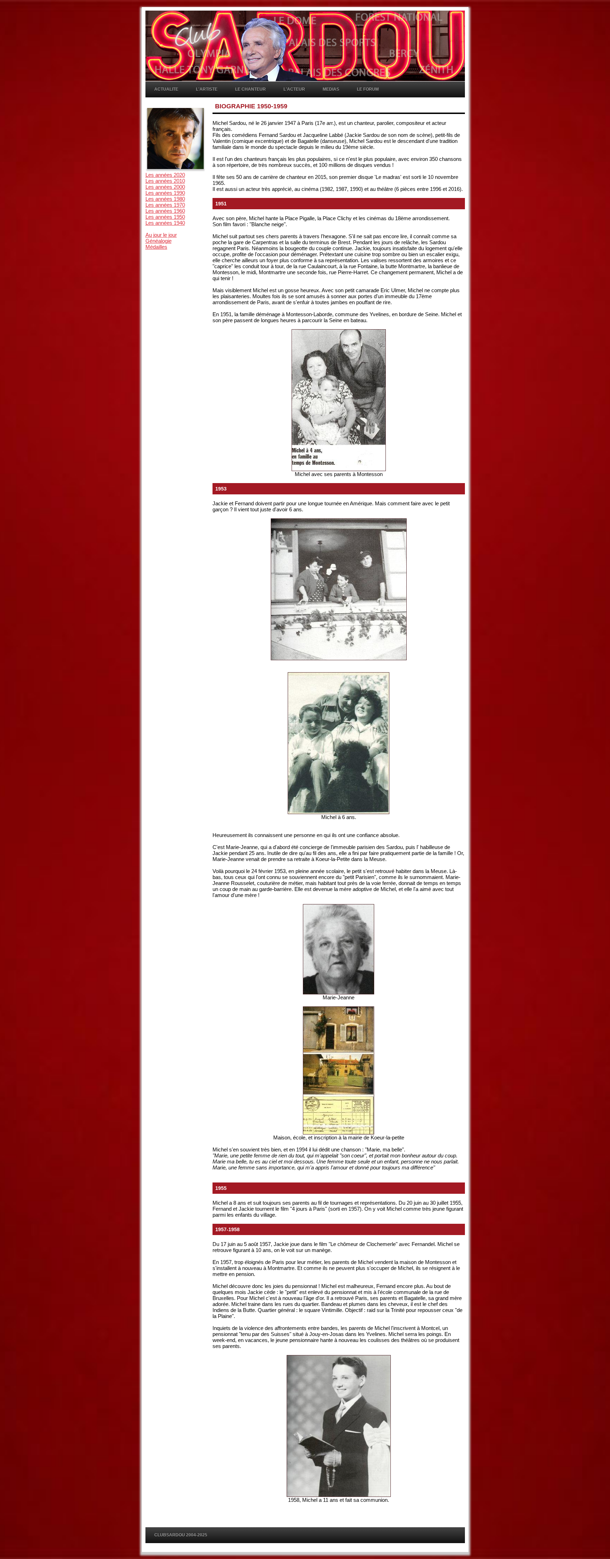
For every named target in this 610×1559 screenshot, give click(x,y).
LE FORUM (368, 89)
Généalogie (158, 241)
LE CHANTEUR (250, 89)
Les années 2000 (165, 187)
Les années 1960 (165, 211)
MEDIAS (331, 89)
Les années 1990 (165, 193)
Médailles (156, 247)
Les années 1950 (165, 217)
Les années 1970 (165, 205)
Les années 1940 (165, 223)
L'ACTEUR (294, 89)
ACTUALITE (166, 89)
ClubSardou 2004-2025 (180, 1535)
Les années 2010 (165, 181)
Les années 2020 (165, 175)
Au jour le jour (161, 235)
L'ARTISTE (206, 89)
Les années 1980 (165, 199)
